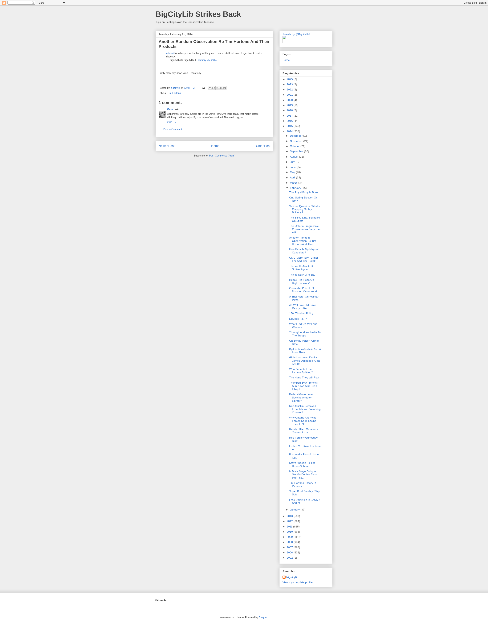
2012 (290, 521)
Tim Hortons (174, 93)
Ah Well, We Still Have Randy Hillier (302, 306)
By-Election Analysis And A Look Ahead (305, 351)
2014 (290, 131)
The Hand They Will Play (304, 377)
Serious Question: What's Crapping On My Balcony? (304, 209)
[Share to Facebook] (221, 88)
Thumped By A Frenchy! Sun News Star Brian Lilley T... (303, 386)
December (296, 135)
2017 (290, 115)
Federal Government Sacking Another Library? (301, 397)
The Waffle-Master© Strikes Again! (301, 268)
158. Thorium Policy (301, 313)
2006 (290, 552)
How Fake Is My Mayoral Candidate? (304, 251)
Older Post (263, 146)
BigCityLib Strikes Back (198, 14)
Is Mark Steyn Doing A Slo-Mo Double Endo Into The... (303, 474)
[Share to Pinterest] (224, 88)
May (293, 172)
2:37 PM (172, 122)
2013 (290, 516)
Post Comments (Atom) (222, 155)
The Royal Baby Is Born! (304, 192)
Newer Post (166, 146)
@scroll (170, 53)
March (294, 182)
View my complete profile (298, 582)
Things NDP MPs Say (302, 274)
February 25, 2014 (207, 60)
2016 (290, 120)
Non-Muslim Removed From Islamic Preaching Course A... (305, 409)
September (297, 151)
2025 (290, 79)
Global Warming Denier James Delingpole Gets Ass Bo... (304, 360)
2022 (290, 89)
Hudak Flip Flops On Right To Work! (301, 281)
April (293, 177)
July (292, 161)
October (295, 146)
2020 (290, 100)
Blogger (263, 617)
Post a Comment (172, 129)
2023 (290, 84)
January (295, 509)
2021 (290, 94)
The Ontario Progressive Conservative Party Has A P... (304, 229)
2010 (290, 531)
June (293, 167)
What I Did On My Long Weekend (303, 325)
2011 (290, 526)
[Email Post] (203, 87)
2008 (290, 542)
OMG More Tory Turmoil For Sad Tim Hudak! (303, 259)
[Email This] (210, 88)
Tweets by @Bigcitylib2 (296, 34)
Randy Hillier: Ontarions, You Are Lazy (304, 431)
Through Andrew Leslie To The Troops (305, 334)
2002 (290, 557)
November (296, 141)
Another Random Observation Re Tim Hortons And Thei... (302, 241)
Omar (170, 109)
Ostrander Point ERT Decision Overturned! (303, 290)
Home (215, 146)
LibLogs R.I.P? (298, 318)
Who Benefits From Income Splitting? (301, 371)
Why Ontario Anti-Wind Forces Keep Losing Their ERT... (302, 421)
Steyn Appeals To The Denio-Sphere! (302, 464)
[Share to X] (217, 88)
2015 (290, 125)
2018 (290, 110)
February (296, 187)
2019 (290, 105)
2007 (290, 547)
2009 (290, 536)
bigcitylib (176, 87)
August (294, 156)
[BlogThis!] (214, 88)
